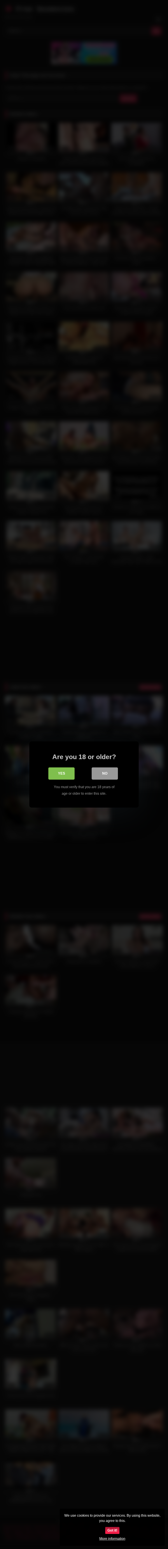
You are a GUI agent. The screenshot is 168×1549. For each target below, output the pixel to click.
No (104, 773)
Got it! (112, 1530)
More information (112, 1538)
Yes (61, 773)
